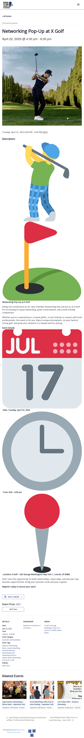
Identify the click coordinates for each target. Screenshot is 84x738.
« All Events (6, 16)
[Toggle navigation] (78, 4)
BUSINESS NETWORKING (11, 640)
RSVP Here (13, 609)
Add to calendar (13, 597)
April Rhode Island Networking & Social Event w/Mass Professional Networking (26, 718)
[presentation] (14, 690)
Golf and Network (8, 650)
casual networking (13, 648)
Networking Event (8, 653)
